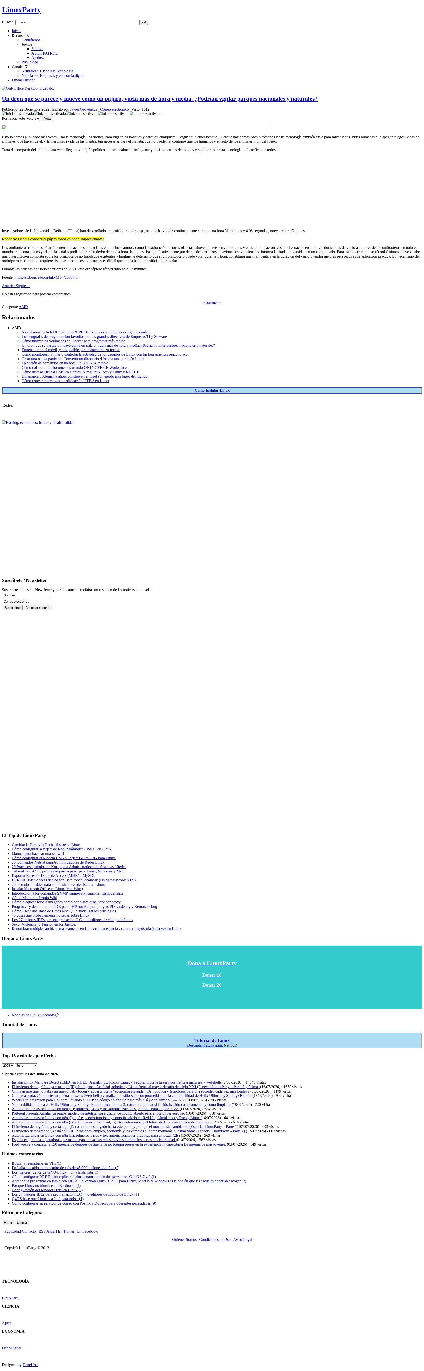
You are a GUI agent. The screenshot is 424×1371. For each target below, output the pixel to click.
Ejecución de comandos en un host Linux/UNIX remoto (65, 363)
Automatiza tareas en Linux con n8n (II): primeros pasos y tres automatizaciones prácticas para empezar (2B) (96, 1135)
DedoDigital (11, 1348)
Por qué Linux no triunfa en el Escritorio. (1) (46, 1185)
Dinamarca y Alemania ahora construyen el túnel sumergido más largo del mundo (84, 376)
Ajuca (6, 1323)
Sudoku (37, 49)
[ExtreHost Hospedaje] (38, 422)
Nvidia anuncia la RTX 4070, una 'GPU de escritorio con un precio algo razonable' (86, 332)
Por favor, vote (13, 118)
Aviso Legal (242, 1239)
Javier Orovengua (83, 109)
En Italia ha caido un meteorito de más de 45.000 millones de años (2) (65, 1168)
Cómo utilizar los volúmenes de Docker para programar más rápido (73, 341)
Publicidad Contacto (20, 1231)
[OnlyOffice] (28, 88)
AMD (23, 307)
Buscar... (8, 22)
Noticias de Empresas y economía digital (53, 75)
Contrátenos (31, 40)
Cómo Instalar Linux (212, 390)
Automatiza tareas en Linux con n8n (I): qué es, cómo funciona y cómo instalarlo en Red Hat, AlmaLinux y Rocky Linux (106, 1118)
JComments (212, 302)
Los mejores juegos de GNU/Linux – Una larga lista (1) (55, 1172)
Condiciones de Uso (215, 1239)
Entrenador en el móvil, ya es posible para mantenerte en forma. (71, 350)
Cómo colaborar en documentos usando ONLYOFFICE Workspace (74, 367)
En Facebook (87, 1231)
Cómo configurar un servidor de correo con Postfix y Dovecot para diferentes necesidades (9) (84, 1203)
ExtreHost (30, 1365)
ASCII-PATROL (44, 53)
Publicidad (30, 62)
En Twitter (66, 1231)
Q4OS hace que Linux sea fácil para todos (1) (48, 1199)
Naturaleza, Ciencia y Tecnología (47, 71)
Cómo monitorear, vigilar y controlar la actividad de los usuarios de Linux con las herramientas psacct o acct (105, 354)
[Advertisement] (149, 190)
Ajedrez (37, 57)
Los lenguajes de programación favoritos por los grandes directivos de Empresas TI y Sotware (94, 336)
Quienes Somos (184, 1239)
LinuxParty (21, 9)
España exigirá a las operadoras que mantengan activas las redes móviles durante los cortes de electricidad (94, 1140)
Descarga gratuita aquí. (205, 1045)
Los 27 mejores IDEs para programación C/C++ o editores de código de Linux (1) (75, 1194)
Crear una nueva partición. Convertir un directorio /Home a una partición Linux (83, 359)
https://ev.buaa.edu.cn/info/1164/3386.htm (46, 277)
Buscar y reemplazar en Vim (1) (36, 1163)
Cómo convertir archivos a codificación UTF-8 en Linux (65, 381)
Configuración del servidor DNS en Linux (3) (47, 1190)
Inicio (16, 31)
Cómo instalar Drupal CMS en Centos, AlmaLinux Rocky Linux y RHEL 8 (80, 372)
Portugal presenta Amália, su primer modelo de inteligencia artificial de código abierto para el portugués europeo (99, 1113)
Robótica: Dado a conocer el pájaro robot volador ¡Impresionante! (53, 239)
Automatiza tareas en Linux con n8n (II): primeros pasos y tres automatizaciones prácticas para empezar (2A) (96, 1109)
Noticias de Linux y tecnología (35, 1015)
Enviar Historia (23, 80)
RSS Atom (47, 1231)
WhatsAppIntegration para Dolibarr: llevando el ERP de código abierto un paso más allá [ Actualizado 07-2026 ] (99, 1100)
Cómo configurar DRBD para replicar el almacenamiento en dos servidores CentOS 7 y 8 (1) (84, 1177)
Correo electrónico (115, 109)
